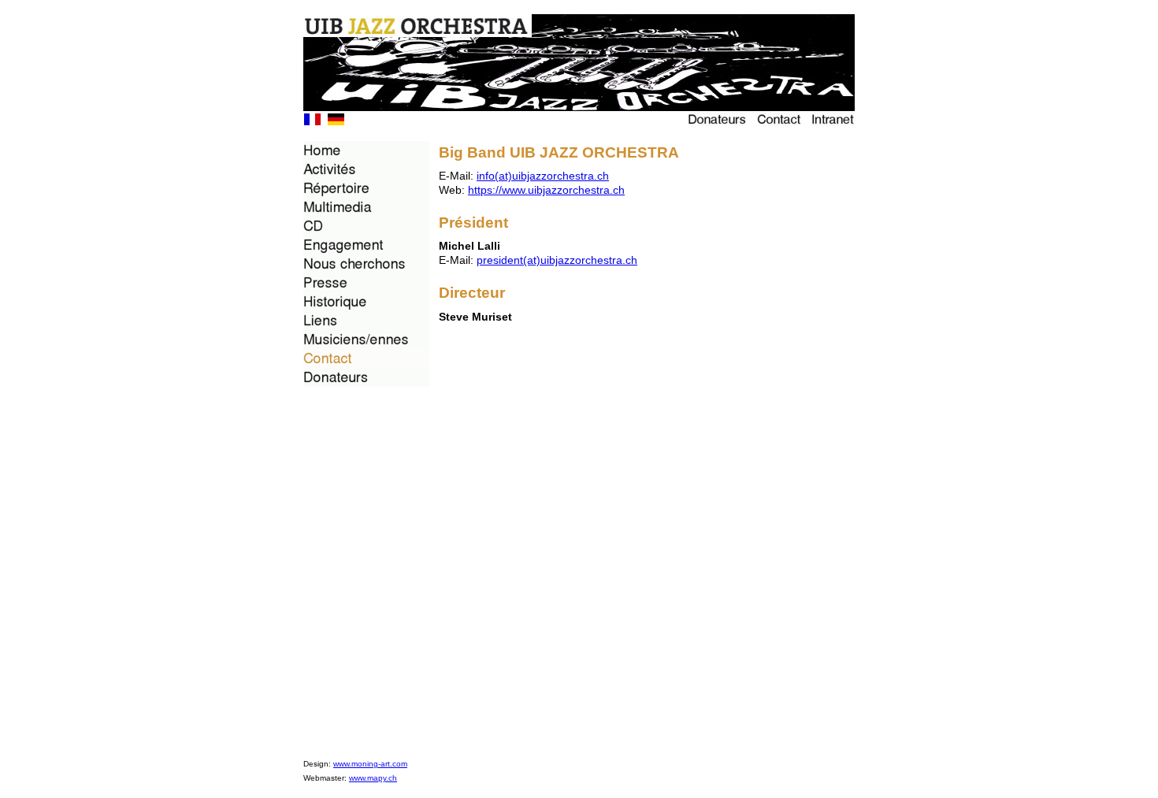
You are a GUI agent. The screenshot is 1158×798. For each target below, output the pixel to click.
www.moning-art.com (370, 763)
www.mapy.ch (373, 778)
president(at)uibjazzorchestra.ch (557, 260)
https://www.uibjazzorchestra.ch (546, 190)
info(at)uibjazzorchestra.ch (543, 175)
